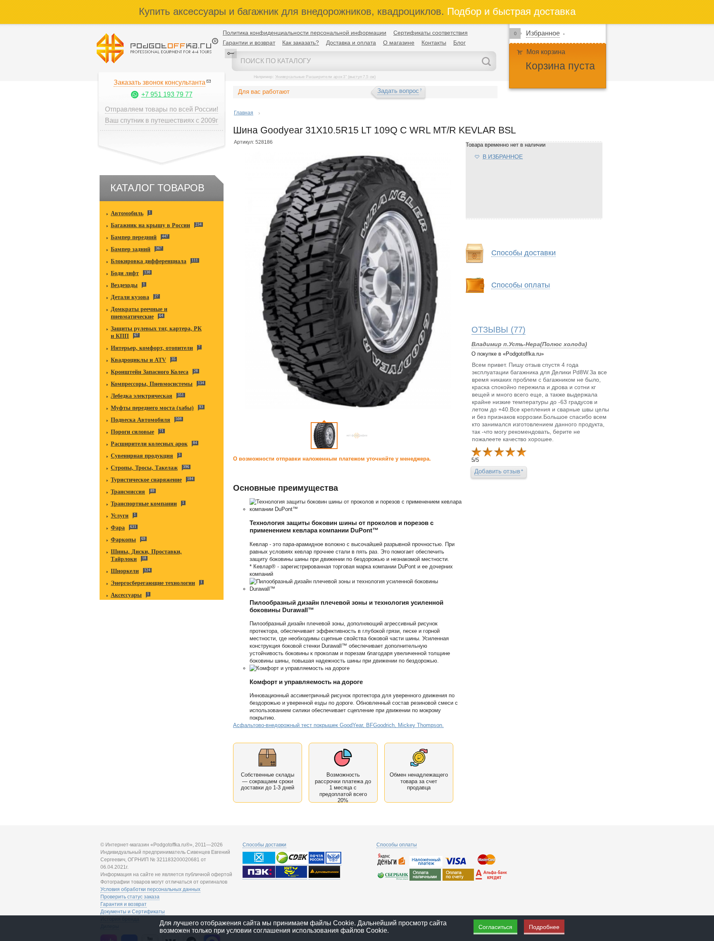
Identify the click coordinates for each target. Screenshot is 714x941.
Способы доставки (264, 845)
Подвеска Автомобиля (140, 420)
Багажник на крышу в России (150, 225)
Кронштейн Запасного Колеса (149, 372)
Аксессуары (126, 595)
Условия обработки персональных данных (150, 889)
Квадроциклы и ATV (138, 360)
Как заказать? (300, 42)
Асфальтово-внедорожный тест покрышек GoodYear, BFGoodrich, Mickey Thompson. (338, 725)
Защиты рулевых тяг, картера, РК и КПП (156, 332)
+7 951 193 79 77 (167, 94)
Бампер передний (134, 237)
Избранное (543, 33)
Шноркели (125, 571)
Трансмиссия (128, 492)
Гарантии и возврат (249, 42)
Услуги (120, 516)
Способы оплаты (396, 845)
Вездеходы (124, 285)
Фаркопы (123, 540)
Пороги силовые (132, 432)
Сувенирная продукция (142, 456)
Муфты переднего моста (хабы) (152, 408)
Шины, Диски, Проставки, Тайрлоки (146, 555)
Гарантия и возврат (123, 904)
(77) (498, 329)
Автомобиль (127, 213)
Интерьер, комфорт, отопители (152, 348)
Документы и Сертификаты (132, 912)
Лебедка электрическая (141, 396)
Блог (459, 42)
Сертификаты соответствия (430, 32)
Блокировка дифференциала (148, 261)
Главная (243, 113)
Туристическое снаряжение (146, 480)
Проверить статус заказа (129, 897)
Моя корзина (545, 51)
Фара (118, 528)
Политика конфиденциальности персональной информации (304, 32)
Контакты (433, 42)
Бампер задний (130, 249)
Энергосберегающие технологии (153, 583)
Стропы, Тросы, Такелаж (144, 468)
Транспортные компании (144, 504)
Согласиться (495, 927)
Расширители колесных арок (149, 444)
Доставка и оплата (351, 42)
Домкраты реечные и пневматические (139, 313)
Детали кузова (130, 297)
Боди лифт (125, 273)
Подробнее (544, 927)
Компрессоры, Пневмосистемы (152, 384)
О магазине (398, 42)
